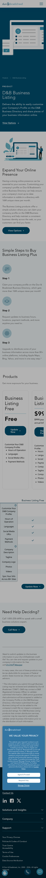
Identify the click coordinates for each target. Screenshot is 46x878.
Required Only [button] (24, 780)
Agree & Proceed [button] (24, 775)
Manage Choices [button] (23, 785)
